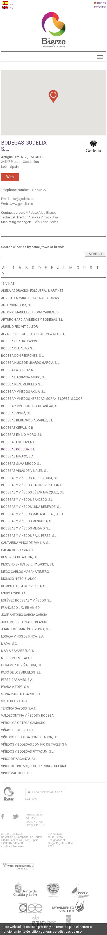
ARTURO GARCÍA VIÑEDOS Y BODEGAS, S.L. (32, 319)
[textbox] (42, 254)
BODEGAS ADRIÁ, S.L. (16, 413)
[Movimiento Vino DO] (68, 912)
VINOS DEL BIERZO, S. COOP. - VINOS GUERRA (33, 766)
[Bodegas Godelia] (93, 146)
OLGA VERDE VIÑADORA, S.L (21, 665)
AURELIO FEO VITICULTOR (19, 327)
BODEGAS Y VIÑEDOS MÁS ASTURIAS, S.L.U (32, 514)
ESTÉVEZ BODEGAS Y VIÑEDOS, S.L (26, 600)
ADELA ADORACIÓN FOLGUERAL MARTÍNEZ (32, 291)
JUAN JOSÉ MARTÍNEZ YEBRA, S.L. (26, 629)
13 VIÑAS (7, 283)
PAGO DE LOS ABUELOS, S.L (21, 672)
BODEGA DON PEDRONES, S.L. (22, 356)
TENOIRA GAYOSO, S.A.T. (18, 708)
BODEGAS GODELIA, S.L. (18, 449)
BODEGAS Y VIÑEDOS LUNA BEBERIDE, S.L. (31, 507)
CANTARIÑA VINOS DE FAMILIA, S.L (25, 543)
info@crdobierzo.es (12, 846)
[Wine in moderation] (17, 867)
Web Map (31, 818)
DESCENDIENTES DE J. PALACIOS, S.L (27, 564)
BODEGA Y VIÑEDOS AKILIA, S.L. (23, 392)
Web (10, 177)
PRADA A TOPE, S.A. (15, 687)
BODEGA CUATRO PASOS (19, 341)
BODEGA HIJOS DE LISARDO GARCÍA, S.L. (30, 363)
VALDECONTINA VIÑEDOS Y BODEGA (27, 715)
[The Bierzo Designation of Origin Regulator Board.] (53, 46)
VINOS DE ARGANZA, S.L (18, 759)
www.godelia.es (21, 204)
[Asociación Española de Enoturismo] (31, 912)
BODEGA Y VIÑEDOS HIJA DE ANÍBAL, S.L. (30, 406)
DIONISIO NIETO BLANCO (19, 579)
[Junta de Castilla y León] (25, 896)
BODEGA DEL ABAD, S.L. (18, 348)
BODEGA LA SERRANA (17, 370)
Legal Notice (34, 821)
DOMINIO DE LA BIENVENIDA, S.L (24, 586)
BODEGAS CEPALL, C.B (17, 428)
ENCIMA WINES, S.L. (15, 593)
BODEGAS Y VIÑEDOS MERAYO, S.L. (26, 528)
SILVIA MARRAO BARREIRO (20, 694)
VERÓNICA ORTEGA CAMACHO (23, 723)
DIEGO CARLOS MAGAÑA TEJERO (25, 572)
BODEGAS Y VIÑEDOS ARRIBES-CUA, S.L (29, 478)
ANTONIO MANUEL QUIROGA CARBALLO (30, 312)
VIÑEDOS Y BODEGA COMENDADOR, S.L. (30, 737)
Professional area (47, 792)
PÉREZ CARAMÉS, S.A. (17, 680)
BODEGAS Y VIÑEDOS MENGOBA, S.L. (27, 521)
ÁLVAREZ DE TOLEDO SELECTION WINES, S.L (33, 334)
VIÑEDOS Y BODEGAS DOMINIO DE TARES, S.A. (34, 744)
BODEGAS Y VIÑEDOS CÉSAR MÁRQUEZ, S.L (32, 492)
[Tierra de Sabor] (53, 896)
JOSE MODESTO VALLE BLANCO (24, 622)
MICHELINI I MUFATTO (16, 658)
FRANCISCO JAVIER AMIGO (20, 608)
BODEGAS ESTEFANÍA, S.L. (19, 442)
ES (11, 3)
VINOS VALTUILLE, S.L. (16, 773)
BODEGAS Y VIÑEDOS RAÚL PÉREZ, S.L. (29, 536)
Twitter (15, 816)
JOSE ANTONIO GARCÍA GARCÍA (24, 615)
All (5, 268)
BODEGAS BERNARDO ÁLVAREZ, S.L (27, 420)
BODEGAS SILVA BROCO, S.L (21, 464)
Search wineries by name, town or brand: (32, 247)
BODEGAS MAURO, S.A (17, 456)
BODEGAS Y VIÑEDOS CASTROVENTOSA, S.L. (33, 485)
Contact (32, 799)
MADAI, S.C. (9, 644)
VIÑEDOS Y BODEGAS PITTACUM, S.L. (27, 751)
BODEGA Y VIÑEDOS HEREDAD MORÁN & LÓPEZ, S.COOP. (42, 399)
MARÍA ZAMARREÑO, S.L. (19, 651)
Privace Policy (34, 825)
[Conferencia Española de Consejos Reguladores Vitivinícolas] (79, 896)
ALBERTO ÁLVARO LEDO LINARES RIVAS (30, 298)
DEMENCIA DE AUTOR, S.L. (20, 557)
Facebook (2, 816)
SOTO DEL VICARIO (15, 701)
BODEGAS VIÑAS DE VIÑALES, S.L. (25, 471)
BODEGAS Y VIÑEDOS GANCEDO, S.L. (27, 500)
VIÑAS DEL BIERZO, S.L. (17, 730)
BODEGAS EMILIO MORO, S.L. (21, 435)
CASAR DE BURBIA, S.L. (17, 550)
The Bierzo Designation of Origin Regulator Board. (9, 794)
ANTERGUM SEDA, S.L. (17, 305)
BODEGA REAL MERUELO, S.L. (22, 384)
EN (11, 8)
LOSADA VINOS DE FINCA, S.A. (22, 636)
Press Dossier (34, 814)
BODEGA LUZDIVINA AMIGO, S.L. (24, 377)
